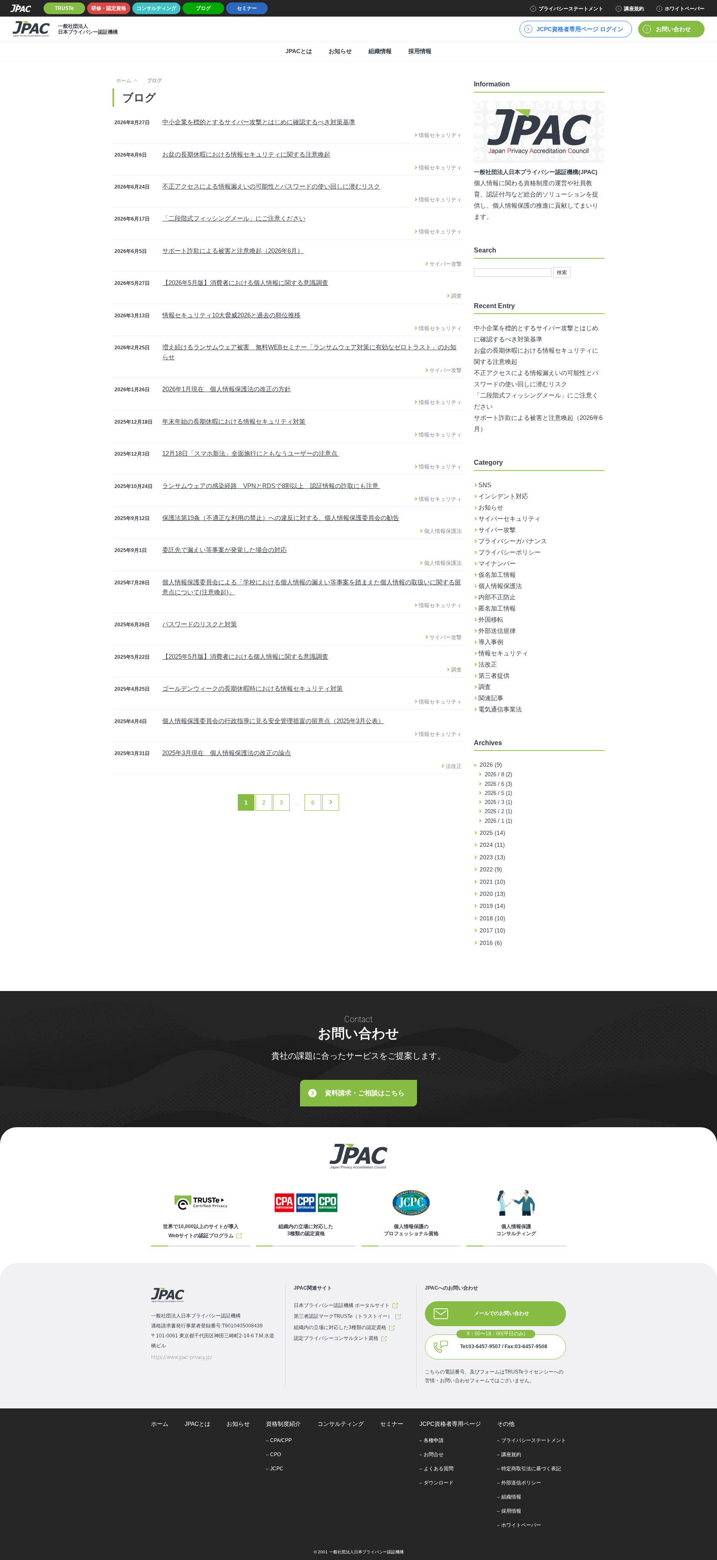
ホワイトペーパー (685, 9)
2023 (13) (492, 857)
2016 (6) (491, 942)
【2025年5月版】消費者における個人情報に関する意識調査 (245, 656)
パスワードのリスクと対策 (199, 624)
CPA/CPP (281, 1440)
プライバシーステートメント (571, 9)
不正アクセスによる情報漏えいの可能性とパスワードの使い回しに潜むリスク (271, 186)
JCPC (276, 1469)
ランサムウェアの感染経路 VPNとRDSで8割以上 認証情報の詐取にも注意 (271, 485)
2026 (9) (491, 764)
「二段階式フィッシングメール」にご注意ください (233, 218)
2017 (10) (492, 930)
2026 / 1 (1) (497, 821)
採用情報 (420, 51)
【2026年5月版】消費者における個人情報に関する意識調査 (245, 282)
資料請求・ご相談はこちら (365, 1092)
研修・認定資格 (108, 8)
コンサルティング (156, 8)
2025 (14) (492, 832)
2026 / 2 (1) (497, 811)
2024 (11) (492, 844)
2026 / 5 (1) (497, 793)
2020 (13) (492, 893)
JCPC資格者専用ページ (450, 1424)
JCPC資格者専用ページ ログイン (580, 29)
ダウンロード (439, 1483)
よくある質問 (439, 1469)
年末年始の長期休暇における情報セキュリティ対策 (233, 421)
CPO (275, 1454)
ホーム (123, 80)
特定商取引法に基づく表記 (531, 1469)
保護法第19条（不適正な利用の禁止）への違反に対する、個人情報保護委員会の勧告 (280, 517)
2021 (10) (492, 881)
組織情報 (380, 51)
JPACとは (298, 51)
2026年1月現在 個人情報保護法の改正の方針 (226, 388)
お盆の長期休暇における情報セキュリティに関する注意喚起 (246, 154)
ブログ (203, 8)
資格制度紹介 (283, 1424)
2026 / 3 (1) (497, 802)
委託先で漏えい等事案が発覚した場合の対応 (224, 549)
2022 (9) (491, 869)
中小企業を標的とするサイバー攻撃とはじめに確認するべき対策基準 (258, 121)
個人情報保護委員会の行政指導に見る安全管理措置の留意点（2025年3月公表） (273, 720)
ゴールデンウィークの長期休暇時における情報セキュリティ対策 (252, 688)
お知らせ (340, 51)
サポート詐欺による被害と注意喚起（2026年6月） (232, 250)
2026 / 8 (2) (497, 774)
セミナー (247, 8)
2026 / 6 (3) (497, 784)
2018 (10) (492, 918)
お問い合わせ (673, 29)
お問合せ (434, 1454)
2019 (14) (492, 906)
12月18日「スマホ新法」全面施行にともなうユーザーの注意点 (250, 453)
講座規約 (634, 9)
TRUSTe (64, 8)
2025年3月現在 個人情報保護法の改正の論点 (226, 752)
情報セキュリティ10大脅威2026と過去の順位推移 (231, 315)
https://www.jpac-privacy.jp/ (181, 1357)
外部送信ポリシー (521, 1483)
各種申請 (434, 1440)
